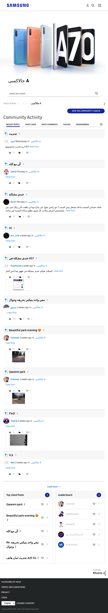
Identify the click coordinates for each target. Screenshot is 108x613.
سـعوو (13, 307)
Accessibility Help (11, 582)
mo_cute (15, 235)
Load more (52, 486)
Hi (10, 228)
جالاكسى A (35, 141)
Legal (4, 597)
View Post (34, 146)
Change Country (25, 603)
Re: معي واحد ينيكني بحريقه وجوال (22, 544)
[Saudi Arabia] (18, 5)
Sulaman (15, 337)
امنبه (13, 141)
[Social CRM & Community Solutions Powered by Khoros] (99, 572)
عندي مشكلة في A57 (21, 258)
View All (28, 495)
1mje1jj (14, 421)
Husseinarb (16, 265)
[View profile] (6, 141)
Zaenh (14, 171)
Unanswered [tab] (82, 124)
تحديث (13, 134)
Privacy (5, 592)
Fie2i (12, 413)
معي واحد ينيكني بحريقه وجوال (27, 300)
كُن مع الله (15, 164)
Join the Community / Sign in (86, 111)
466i (13, 462)
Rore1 (13, 202)
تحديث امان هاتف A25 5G (21, 558)
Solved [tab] (66, 124)
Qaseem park (17, 371)
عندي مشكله (16, 194)
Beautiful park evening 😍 (25, 330)
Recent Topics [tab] (13, 124)
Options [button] (99, 104)
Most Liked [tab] (30, 124)
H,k (11, 455)
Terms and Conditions (13, 587)
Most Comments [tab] (50, 124)
